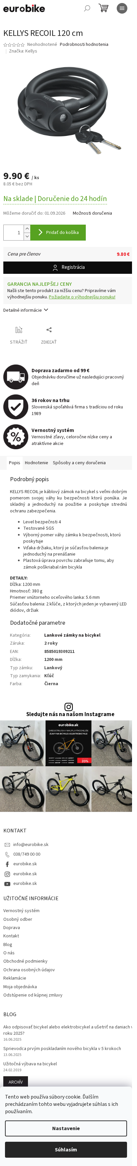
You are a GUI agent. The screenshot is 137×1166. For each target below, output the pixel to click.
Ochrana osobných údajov (29, 970)
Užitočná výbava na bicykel (30, 1064)
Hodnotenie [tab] (36, 463)
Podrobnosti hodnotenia (84, 45)
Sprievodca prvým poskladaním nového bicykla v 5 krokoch (62, 1049)
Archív (16, 1082)
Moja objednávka (20, 987)
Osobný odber (17, 919)
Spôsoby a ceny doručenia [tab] (79, 463)
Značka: (23, 51)
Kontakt (11, 936)
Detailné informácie (22, 310)
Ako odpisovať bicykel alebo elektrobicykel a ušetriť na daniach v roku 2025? (68, 1030)
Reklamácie (14, 978)
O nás (9, 953)
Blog (7, 944)
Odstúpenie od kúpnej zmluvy (33, 995)
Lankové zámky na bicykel (72, 635)
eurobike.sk (25, 864)
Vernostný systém (21, 910)
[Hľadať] (87, 8)
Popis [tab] (14, 463)
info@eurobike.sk (31, 844)
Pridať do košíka (62, 232)
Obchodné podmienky (25, 961)
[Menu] (122, 8)
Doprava (11, 927)
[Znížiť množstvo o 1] (27, 236)
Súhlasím (66, 1149)
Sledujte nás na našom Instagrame (70, 714)
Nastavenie (66, 1128)
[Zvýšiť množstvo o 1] (27, 229)
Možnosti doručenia (92, 213)
